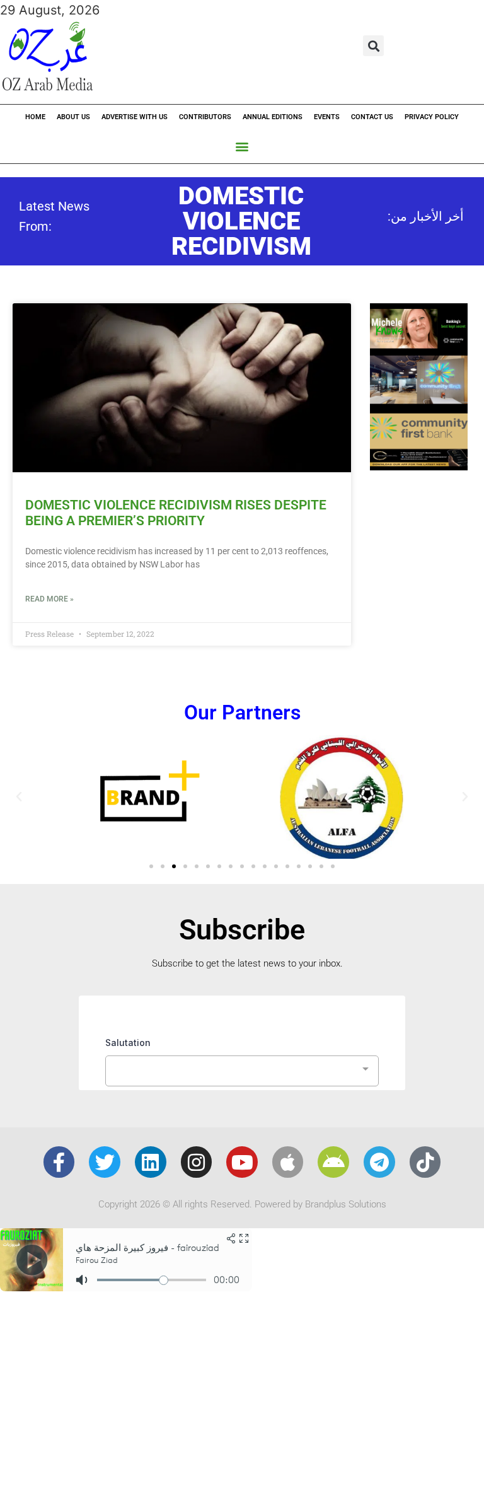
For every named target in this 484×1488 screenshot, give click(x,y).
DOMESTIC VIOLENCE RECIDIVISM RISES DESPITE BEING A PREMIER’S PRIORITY (175, 512)
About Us (73, 117)
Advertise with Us (134, 117)
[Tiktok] (425, 1162)
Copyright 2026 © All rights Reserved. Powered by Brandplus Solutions (242, 1204)
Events (327, 117)
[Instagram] (196, 1162)
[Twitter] (104, 1162)
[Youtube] (242, 1162)
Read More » (49, 599)
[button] (373, 45)
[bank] (419, 466)
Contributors (205, 117)
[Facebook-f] (59, 1162)
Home (35, 117)
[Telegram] (379, 1162)
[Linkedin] (150, 1162)
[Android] (333, 1162)
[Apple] (288, 1162)
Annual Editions (272, 117)
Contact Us (372, 117)
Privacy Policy (432, 117)
